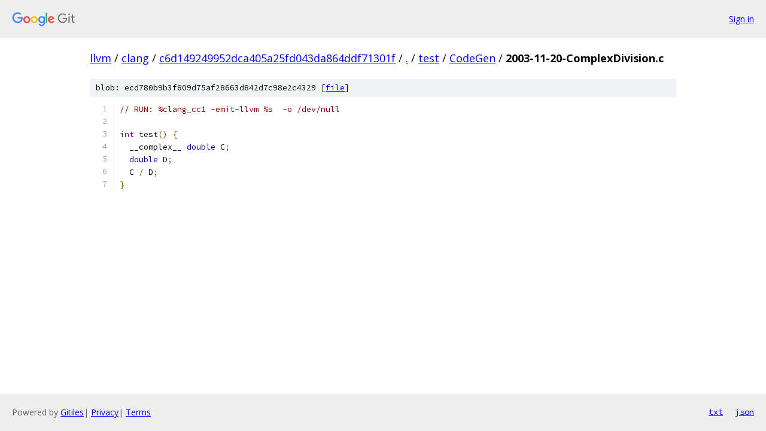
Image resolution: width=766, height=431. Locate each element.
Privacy (104, 412)
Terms (138, 412)
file (335, 88)
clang (135, 58)
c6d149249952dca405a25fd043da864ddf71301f (277, 58)
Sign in (741, 19)
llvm (100, 58)
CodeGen (472, 58)
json (744, 411)
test (428, 58)
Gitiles (72, 412)
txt (716, 411)
